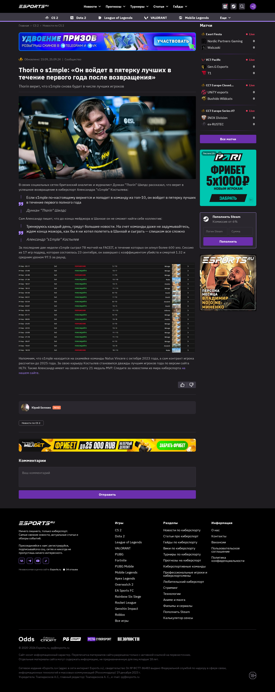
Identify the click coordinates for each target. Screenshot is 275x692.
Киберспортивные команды (184, 566)
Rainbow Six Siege (128, 596)
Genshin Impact (126, 608)
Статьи (158, 6)
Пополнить (228, 241)
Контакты (218, 536)
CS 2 (36, 25)
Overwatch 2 (124, 584)
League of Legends (128, 542)
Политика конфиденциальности (227, 559)
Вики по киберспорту (179, 548)
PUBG (119, 554)
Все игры (122, 620)
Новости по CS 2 (53, 25)
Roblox (120, 614)
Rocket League (125, 602)
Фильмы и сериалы (177, 605)
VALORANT (123, 548)
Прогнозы (113, 6)
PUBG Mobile (124, 566)
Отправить (107, 494)
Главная (24, 25)
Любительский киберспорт (183, 581)
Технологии (172, 593)
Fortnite (121, 560)
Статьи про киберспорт (180, 536)
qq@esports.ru (60, 648)
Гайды (178, 6)
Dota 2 (120, 536)
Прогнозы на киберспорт (182, 560)
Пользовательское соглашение (225, 550)
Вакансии (218, 542)
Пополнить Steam (176, 611)
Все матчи (228, 139)
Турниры (137, 6)
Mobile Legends (126, 572)
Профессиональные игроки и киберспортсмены (185, 574)
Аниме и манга (174, 599)
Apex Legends (125, 578)
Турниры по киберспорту (182, 554)
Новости (90, 6)
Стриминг (170, 587)
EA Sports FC (124, 590)
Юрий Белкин (41, 407)
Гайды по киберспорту (180, 542)
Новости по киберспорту (182, 530)
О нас (215, 530)
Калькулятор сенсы (178, 617)
